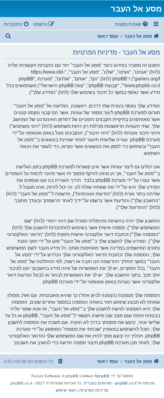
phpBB (103, 376)
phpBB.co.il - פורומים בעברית (110, 383)
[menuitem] (132, 24)
